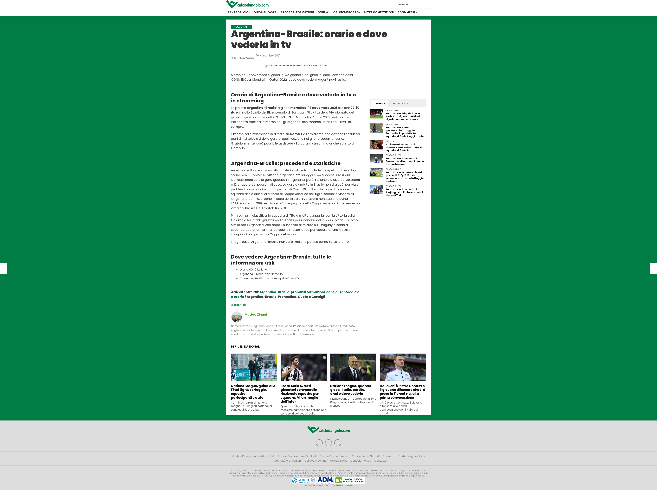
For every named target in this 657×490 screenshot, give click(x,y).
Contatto (380, 460)
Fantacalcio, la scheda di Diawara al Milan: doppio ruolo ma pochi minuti (405, 161)
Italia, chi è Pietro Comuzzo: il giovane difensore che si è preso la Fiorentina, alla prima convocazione (403, 392)
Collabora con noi (316, 460)
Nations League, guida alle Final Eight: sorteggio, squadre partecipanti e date (253, 392)
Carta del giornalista (411, 456)
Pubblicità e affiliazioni (287, 460)
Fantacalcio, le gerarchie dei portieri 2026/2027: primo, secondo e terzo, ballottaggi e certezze (405, 177)
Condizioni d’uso (360, 460)
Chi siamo (389, 456)
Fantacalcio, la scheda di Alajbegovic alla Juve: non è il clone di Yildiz (404, 192)
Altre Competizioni (379, 12)
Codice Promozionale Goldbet (297, 456)
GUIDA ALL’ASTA (265, 12)
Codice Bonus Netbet (365, 456)
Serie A (323, 12)
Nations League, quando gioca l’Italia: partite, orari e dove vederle (350, 390)
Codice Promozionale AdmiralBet (253, 456)
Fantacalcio (238, 12)
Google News (338, 460)
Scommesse (407, 12)
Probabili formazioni (297, 12)
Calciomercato (346, 12)
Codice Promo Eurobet (334, 456)
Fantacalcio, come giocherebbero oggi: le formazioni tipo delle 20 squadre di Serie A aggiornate (405, 132)
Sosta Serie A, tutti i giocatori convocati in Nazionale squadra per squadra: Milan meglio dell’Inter (300, 394)
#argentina (239, 305)
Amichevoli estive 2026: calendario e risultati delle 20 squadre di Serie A (404, 147)
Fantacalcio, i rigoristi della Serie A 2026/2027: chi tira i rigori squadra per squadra (403, 116)
